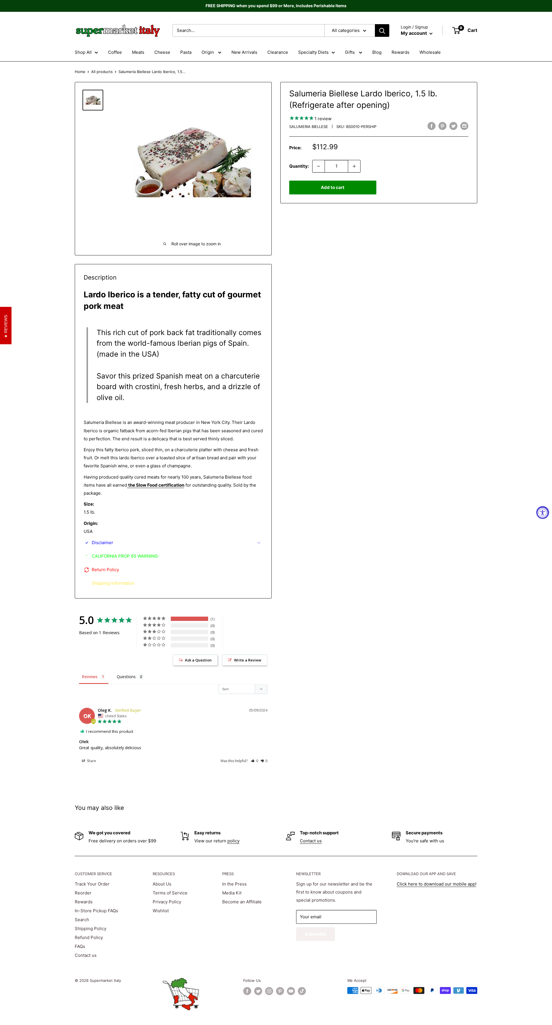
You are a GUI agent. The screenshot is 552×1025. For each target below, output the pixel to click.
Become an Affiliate (242, 901)
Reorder (83, 893)
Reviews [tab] (89, 676)
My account (414, 33)
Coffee (115, 52)
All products (102, 71)
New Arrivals (244, 52)
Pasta (185, 52)
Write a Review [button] (247, 660)
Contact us (311, 841)
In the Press (234, 884)
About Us (162, 884)
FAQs (80, 946)
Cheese (162, 52)
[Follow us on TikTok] (302, 991)
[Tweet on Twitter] (453, 126)
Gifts (350, 52)
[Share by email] (464, 126)
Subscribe (315, 934)
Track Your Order (92, 884)
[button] (254, 760)
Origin (208, 52)
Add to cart (332, 187)
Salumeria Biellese (308, 126)
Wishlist (161, 910)
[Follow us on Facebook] (247, 991)
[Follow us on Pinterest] (280, 991)
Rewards (400, 52)
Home (80, 71)
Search (82, 919)
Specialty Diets (313, 52)
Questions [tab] (126, 676)
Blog (377, 52)
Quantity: (299, 166)
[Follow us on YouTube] (291, 991)
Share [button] (91, 760)
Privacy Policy (167, 901)
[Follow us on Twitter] (258, 991)
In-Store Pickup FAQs (96, 910)
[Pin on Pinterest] (442, 126)
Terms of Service (170, 893)
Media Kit (231, 893)
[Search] (382, 30)
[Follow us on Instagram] (269, 991)
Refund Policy (89, 937)
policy (233, 841)
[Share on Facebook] (432, 126)
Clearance (277, 52)
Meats (138, 52)
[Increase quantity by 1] (354, 166)
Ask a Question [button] (198, 660)
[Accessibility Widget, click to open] (542, 512)
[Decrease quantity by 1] (319, 166)
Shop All (83, 52)
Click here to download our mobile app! (436, 884)
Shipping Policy (90, 928)
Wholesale (430, 52)
